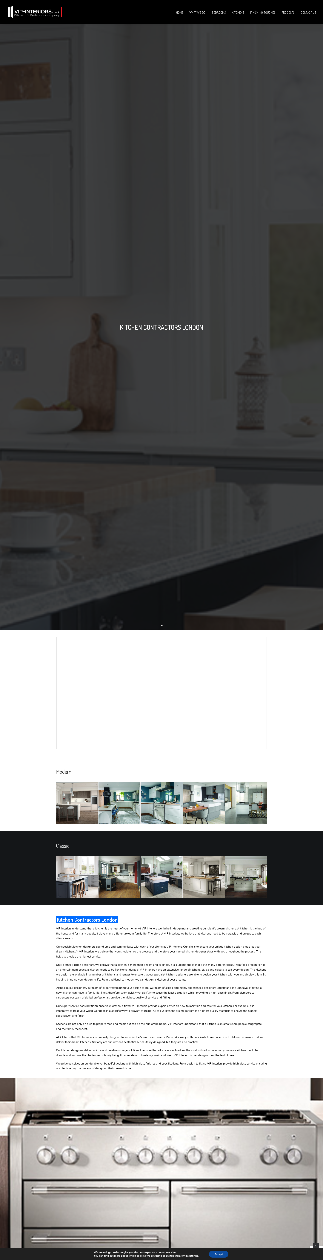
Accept (219, 1254)
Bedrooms (219, 12)
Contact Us (308, 12)
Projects (288, 12)
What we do (197, 12)
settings (193, 1256)
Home (179, 12)
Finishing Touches (263, 12)
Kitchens (238, 12)
